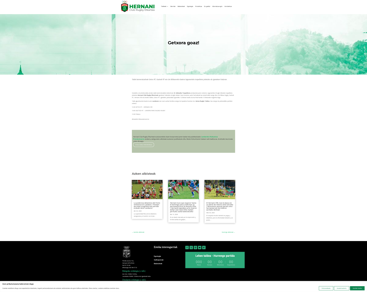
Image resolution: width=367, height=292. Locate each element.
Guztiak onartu (357, 288)
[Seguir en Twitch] (204, 247)
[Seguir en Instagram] (195, 247)
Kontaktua (228, 6)
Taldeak (163, 6)
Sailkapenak (159, 260)
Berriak (172, 6)
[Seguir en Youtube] (199, 247)
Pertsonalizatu (326, 288)
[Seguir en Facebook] (187, 247)
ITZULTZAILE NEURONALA (143, 145)
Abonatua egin (217, 6)
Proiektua (198, 6)
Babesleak (181, 6)
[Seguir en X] (191, 247)
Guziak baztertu (341, 288)
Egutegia (190, 6)
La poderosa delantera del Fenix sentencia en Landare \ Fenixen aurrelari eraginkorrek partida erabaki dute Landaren (147, 205)
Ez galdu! (207, 6)
